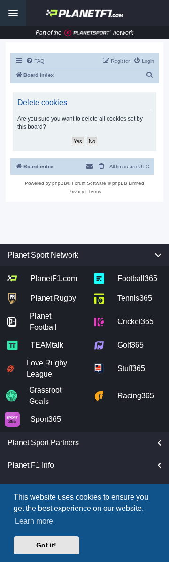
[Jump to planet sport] (87, 33)
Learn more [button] (34, 521)
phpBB (59, 183)
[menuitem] (35, 61)
